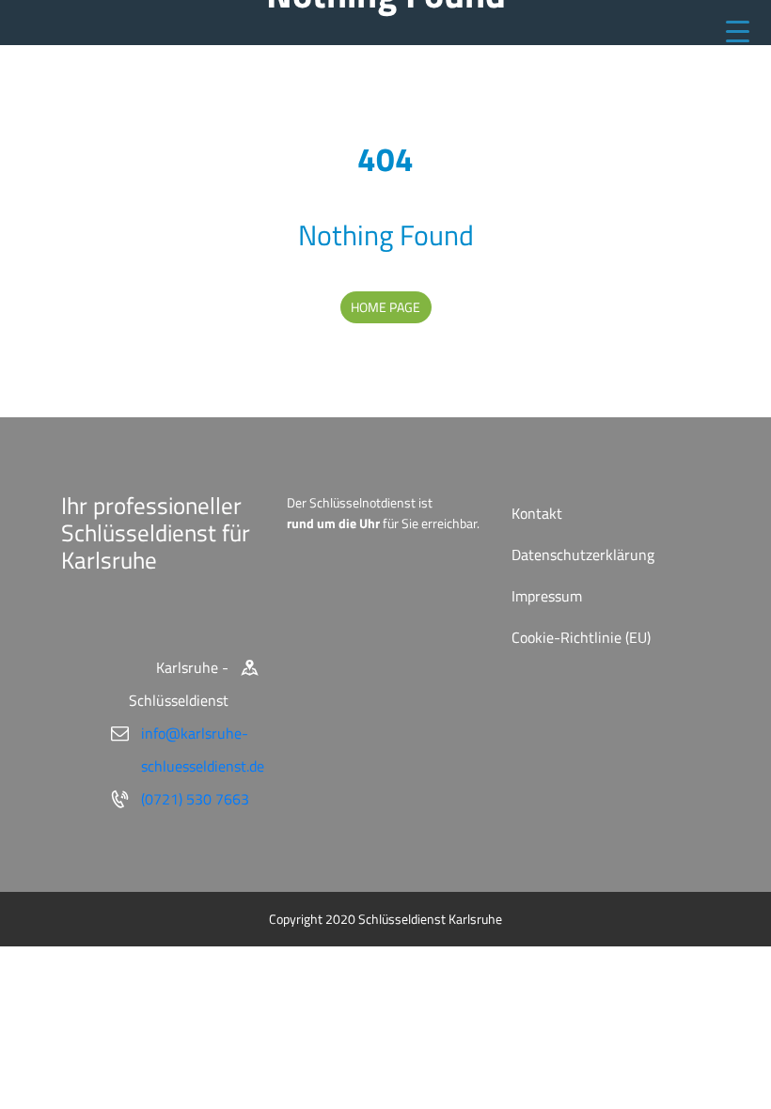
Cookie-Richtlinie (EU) (581, 637)
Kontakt (536, 513)
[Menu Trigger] (737, 30)
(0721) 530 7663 (195, 799)
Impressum (546, 596)
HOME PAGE (385, 307)
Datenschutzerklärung (582, 554)
